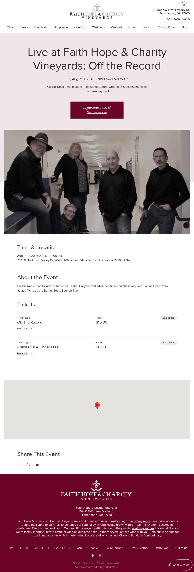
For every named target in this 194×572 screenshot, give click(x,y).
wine (138, 521)
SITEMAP (181, 547)
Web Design (82, 567)
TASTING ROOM (86, 547)
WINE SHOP (115, 547)
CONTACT (163, 547)
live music (70, 535)
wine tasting (110, 535)
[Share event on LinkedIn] (37, 464)
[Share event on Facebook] (19, 464)
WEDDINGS (140, 547)
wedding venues (143, 528)
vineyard (113, 531)
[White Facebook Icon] (92, 555)
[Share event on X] (28, 464)
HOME (10, 547)
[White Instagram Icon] (101, 555)
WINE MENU (34, 547)
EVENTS (59, 547)
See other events (97, 112)
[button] (184, 4)
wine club (168, 531)
